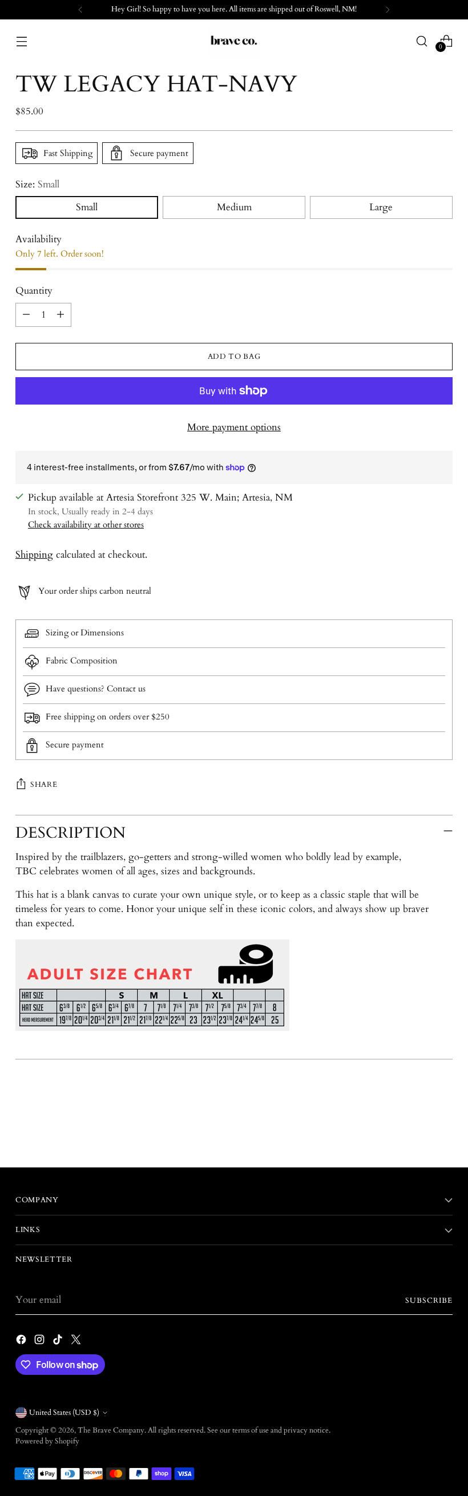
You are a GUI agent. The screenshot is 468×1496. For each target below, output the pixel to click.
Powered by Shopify (47, 1441)
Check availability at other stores (86, 524)
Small (87, 207)
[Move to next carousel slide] (443, 1128)
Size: (37, 184)
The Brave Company (111, 1430)
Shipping (34, 555)
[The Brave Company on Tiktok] (59, 1342)
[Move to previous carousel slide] (416, 1128)
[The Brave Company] (234, 41)
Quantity (34, 291)
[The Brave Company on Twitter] (77, 1342)
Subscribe (429, 1300)
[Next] (387, 9)
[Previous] (80, 9)
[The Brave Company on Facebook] (22, 1342)
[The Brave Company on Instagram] (40, 1342)
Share (43, 784)
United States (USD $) (64, 1412)
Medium (234, 207)
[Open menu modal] (21, 41)
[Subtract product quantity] (26, 314)
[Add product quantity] (60, 314)
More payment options (234, 427)
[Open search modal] (422, 41)
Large (381, 207)
